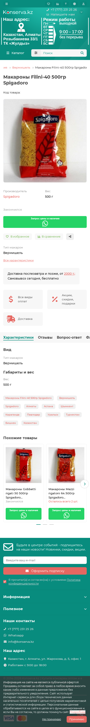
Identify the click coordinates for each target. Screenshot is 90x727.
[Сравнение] (57, 4)
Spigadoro (11, 197)
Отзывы (45, 337)
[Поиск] (82, 52)
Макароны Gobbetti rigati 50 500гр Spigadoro (21, 493)
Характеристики (18, 337)
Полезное (13, 609)
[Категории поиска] (36, 53)
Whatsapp (16, 635)
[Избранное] (48, 4)
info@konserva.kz (21, 641)
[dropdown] (6, 4)
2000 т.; (69, 274)
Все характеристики (18, 260)
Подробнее (77, 712)
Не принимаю (51, 719)
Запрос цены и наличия (45, 218)
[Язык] (74, 4)
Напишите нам (63, 14)
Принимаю (76, 719)
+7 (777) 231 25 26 (64, 10)
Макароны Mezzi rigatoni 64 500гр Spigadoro (61, 493)
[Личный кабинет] (83, 4)
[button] (5, 484)
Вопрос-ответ (69, 337)
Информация (16, 597)
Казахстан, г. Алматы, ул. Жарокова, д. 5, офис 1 (44, 658)
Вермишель (21, 67)
